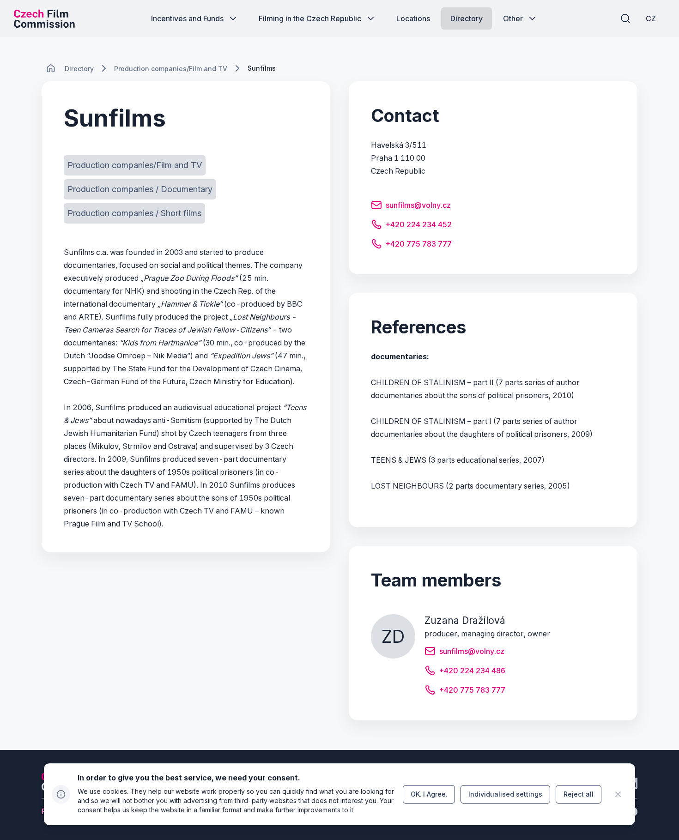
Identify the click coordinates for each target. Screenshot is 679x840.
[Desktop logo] (44, 18)
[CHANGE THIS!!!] (51, 68)
